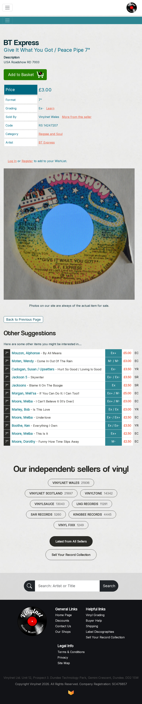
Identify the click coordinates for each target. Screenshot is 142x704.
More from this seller (77, 117)
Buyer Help (94, 620)
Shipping (92, 626)
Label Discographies (100, 632)
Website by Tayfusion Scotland (71, 692)
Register (27, 161)
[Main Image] (69, 234)
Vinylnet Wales (71, 483)
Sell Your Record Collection (71, 555)
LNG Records (92, 504)
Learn (50, 108)
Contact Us (63, 626)
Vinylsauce (50, 504)
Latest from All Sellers (71, 541)
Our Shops (63, 632)
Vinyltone (99, 493)
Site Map (64, 663)
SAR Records (46, 514)
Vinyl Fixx (71, 525)
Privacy (63, 657)
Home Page (63, 615)
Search (109, 586)
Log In (12, 161)
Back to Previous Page (23, 319)
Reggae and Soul (50, 134)
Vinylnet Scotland (51, 493)
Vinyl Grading (95, 615)
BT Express (47, 142)
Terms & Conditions (71, 652)
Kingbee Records (92, 514)
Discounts (62, 620)
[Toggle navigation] (7, 7)
